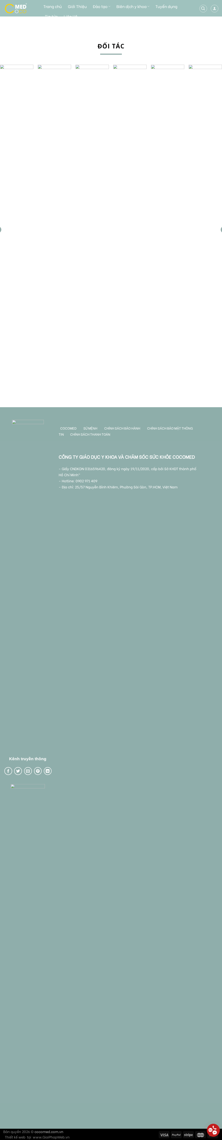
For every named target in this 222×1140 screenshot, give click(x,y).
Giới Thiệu (77, 6)
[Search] (203, 8)
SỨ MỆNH (90, 428)
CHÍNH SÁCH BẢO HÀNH (122, 428)
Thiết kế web (15, 1136)
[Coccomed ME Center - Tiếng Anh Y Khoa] (19, 8)
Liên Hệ (71, 16)
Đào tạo (100, 6)
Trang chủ (52, 6)
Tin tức (51, 16)
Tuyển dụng (166, 6)
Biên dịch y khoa (131, 6)
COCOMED (68, 428)
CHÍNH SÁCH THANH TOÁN (90, 434)
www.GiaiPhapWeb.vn (51, 1136)
